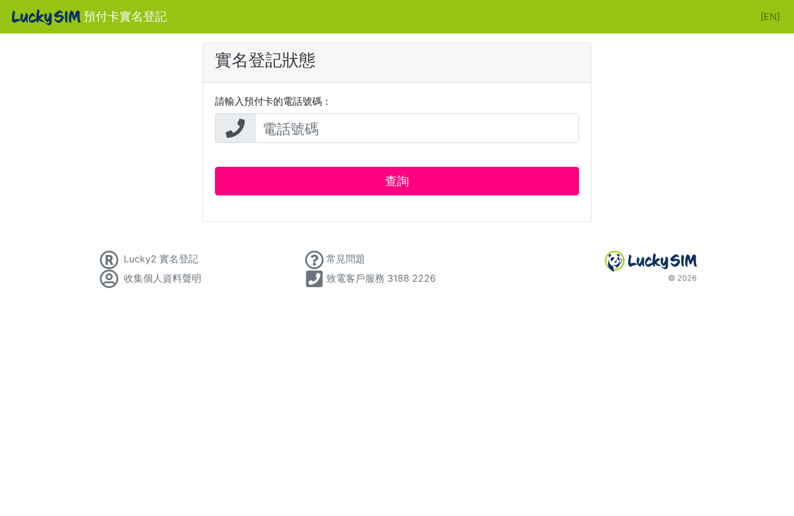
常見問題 (345, 258)
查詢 (397, 181)
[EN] (770, 16)
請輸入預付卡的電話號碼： (273, 101)
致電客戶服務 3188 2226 (381, 278)
